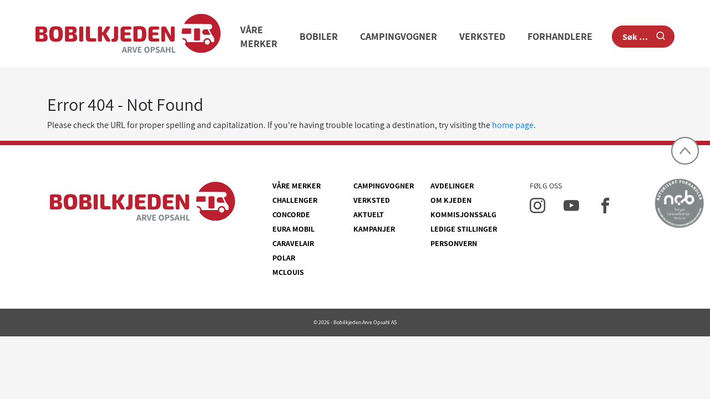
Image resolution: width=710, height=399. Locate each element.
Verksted (482, 36)
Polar (283, 258)
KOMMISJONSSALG (463, 214)
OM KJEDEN (450, 200)
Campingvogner (398, 36)
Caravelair (293, 243)
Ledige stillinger (463, 229)
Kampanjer (374, 229)
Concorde (291, 214)
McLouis (288, 272)
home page (513, 125)
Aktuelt (368, 214)
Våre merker (296, 186)
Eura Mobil (293, 229)
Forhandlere (560, 36)
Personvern (453, 243)
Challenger (294, 200)
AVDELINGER (452, 186)
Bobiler (319, 36)
